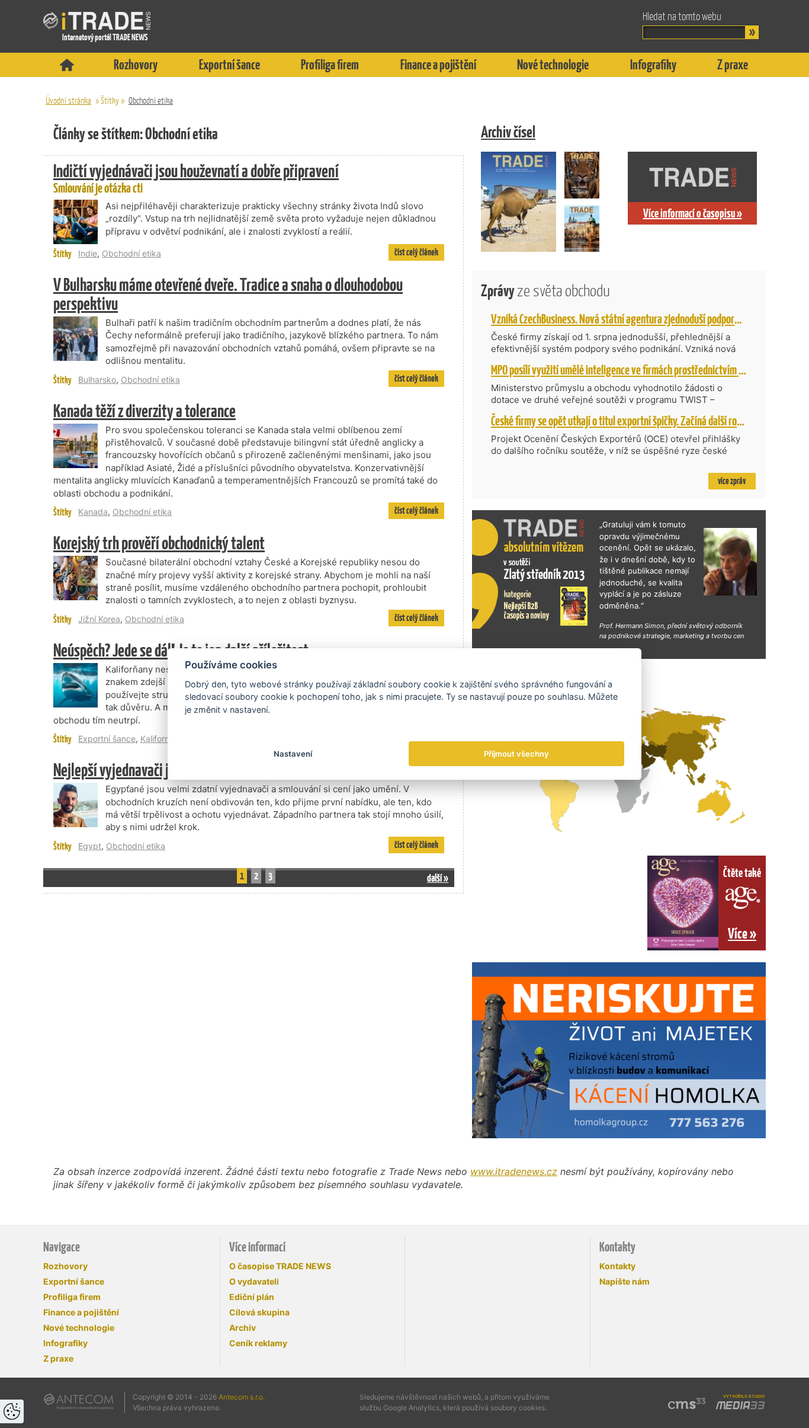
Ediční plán (251, 1297)
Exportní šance (229, 64)
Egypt (89, 846)
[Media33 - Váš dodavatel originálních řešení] (740, 1405)
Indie (87, 253)
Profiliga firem (330, 64)
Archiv (242, 1328)
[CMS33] (687, 1403)
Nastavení (293, 753)
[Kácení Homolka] (619, 1050)
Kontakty (617, 1266)
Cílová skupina (259, 1312)
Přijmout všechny (516, 753)
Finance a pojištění (438, 64)
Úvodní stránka (68, 100)
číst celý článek (416, 252)
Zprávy (545, 290)
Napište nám (624, 1281)
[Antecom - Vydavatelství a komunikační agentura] (78, 1401)
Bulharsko (97, 379)
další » (437, 878)
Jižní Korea (99, 619)
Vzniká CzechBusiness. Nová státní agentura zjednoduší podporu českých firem (643, 319)
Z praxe (732, 64)
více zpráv (732, 481)
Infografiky (653, 64)
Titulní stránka (67, 65)
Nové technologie (553, 64)
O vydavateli (254, 1281)
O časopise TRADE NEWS (280, 1266)
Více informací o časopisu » (692, 213)
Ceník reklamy (258, 1343)
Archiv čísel (508, 131)
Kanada (93, 512)
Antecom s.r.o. (242, 1396)
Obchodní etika (151, 100)
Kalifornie (158, 739)
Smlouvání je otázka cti (196, 179)
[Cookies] (12, 1411)
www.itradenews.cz (513, 1171)
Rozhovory (136, 64)
